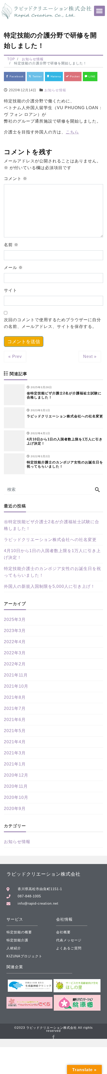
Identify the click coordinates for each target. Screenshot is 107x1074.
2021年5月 (15, 730)
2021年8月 (15, 697)
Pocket (74, 76)
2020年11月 (16, 786)
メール (13, 267)
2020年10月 (16, 797)
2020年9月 (15, 808)
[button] (99, 11)
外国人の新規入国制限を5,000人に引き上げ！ (49, 586)
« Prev (15, 356)
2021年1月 (15, 764)
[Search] (97, 490)
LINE (92, 76)
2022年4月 (15, 642)
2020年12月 (16, 775)
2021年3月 (15, 753)
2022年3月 (15, 653)
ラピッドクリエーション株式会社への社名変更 (50, 539)
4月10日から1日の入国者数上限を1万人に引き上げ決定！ (52, 554)
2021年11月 (16, 675)
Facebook (16, 76)
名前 (11, 245)
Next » (90, 356)
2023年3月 (15, 630)
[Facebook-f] (54, 1037)
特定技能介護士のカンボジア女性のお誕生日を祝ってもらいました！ (52, 571)
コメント (15, 178)
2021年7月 (15, 708)
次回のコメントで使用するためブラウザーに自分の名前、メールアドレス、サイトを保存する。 (52, 323)
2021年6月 (15, 719)
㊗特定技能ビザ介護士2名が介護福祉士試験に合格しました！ (51, 525)
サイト (10, 290)
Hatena (55, 76)
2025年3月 (15, 619)
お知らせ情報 (55, 90)
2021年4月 (15, 742)
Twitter (36, 76)
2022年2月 (15, 664)
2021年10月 (16, 686)
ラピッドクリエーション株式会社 (43, 874)
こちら (72, 132)
